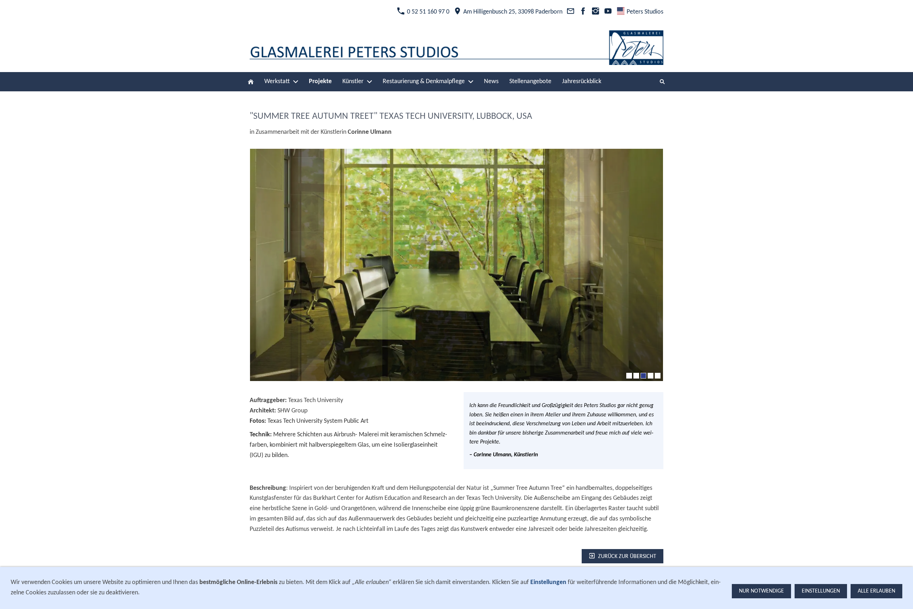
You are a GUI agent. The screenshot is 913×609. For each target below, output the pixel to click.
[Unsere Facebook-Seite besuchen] (582, 12)
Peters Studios (644, 12)
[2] (636, 376)
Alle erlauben (876, 591)
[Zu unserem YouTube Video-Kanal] (608, 12)
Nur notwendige (761, 591)
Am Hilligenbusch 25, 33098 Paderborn (512, 12)
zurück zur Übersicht (627, 556)
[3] (643, 376)
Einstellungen (821, 591)
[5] (657, 376)
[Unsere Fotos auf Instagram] (595, 12)
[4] (650, 376)
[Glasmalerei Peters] (251, 81)
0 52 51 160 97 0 (427, 12)
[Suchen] (662, 81)
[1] (629, 376)
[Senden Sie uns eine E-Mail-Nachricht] (570, 12)
